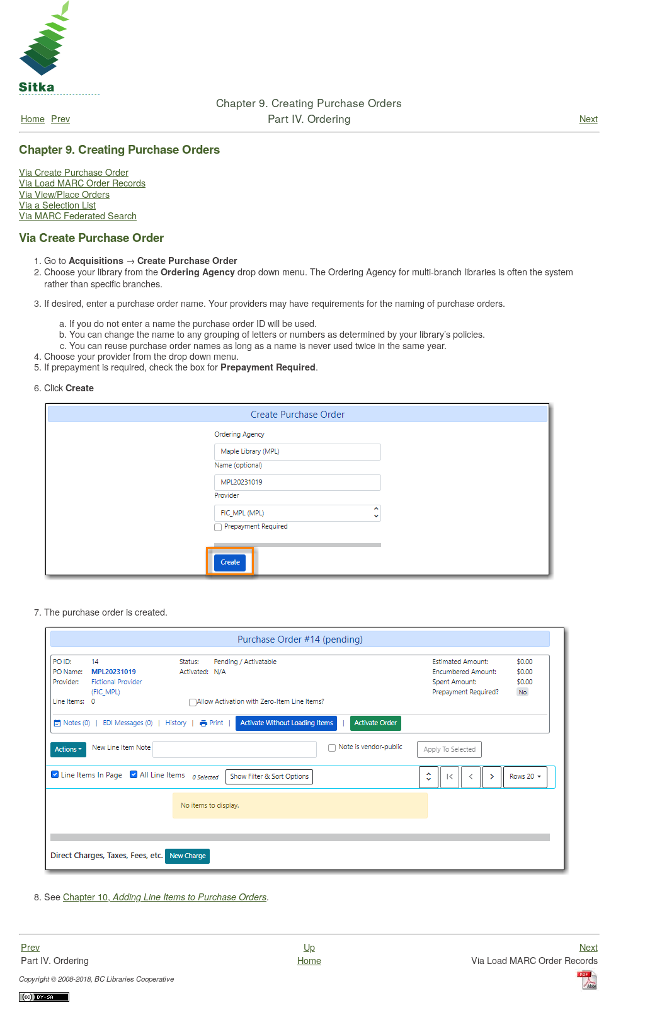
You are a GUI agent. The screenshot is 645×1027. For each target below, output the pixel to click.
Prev (60, 118)
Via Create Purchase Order (73, 171)
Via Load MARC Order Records (82, 182)
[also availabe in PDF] (587, 1003)
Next (588, 118)
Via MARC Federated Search (78, 215)
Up (309, 946)
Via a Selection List (57, 204)
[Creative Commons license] (44, 1013)
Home (33, 118)
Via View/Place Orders (64, 193)
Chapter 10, (164, 896)
